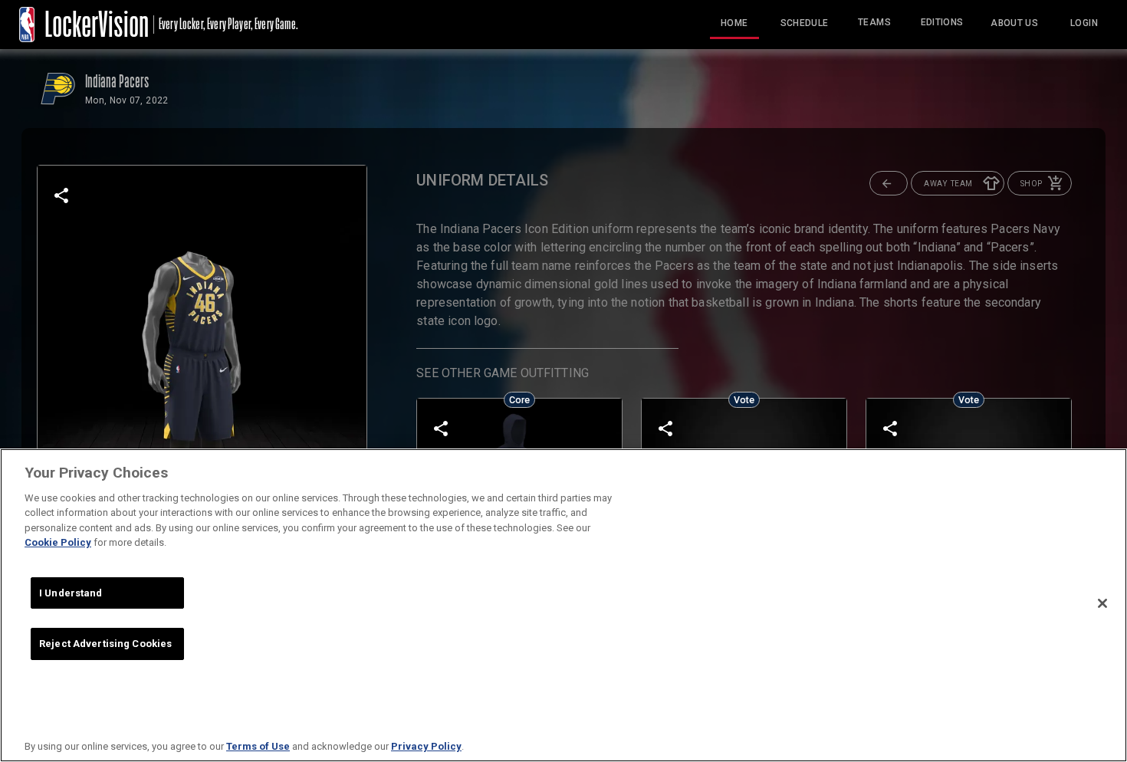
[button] (888, 183)
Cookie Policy (58, 542)
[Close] (1102, 603)
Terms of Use (258, 746)
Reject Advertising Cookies (105, 643)
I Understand (71, 593)
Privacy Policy (426, 746)
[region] (563, 605)
